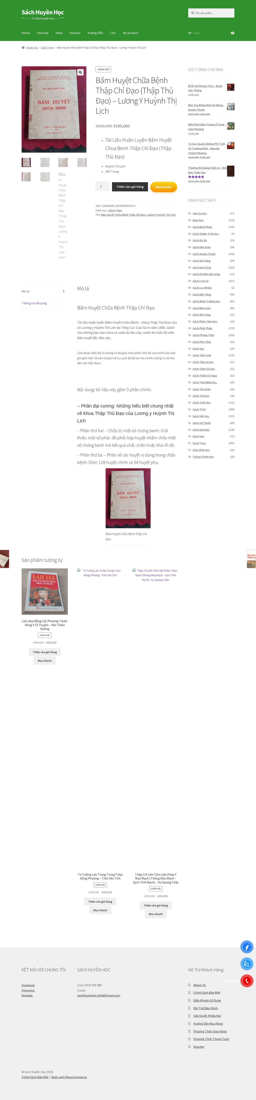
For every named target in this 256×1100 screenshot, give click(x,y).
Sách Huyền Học (43, 12)
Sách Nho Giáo (202, 308)
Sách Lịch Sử (200, 281)
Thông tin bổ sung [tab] (34, 303)
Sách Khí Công (201, 261)
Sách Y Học (47, 47)
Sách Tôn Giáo (202, 389)
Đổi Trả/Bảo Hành (205, 1008)
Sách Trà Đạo (201, 396)
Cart (113, 33)
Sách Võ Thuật (202, 423)
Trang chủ (32, 47)
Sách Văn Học (201, 416)
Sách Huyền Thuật (204, 254)
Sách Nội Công (202, 314)
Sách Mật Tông (202, 294)
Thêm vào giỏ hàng (130, 187)
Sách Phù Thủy (202, 342)
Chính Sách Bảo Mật (206, 993)
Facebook (28, 985)
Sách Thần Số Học (204, 369)
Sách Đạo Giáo (202, 247)
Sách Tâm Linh (202, 355)
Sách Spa (198, 348)
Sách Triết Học (202, 402)
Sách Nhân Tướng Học (206, 301)
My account (130, 33)
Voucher (75, 33)
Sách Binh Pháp (202, 227)
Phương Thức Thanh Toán (211, 1039)
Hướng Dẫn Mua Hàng (208, 1023)
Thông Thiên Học (203, 456)
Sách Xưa (198, 436)
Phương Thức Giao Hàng (210, 1031)
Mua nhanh (45, 660)
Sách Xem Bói (201, 430)
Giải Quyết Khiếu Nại (207, 1016)
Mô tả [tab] (25, 291)
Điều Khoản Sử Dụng (207, 1000)
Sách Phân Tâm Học (205, 321)
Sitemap (43, 33)
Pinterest (28, 990)
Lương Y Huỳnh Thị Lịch (161, 215)
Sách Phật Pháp (202, 328)
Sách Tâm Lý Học (203, 362)
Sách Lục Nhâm (202, 287)
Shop (59, 33)
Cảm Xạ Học (200, 213)
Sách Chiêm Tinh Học (206, 234)
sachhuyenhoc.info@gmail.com (98, 995)
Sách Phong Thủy (203, 335)
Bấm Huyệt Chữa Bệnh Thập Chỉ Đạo (123, 215)
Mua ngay (163, 187)
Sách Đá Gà (200, 240)
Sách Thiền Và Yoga (205, 375)
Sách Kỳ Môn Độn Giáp (206, 274)
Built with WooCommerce (69, 1077)
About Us (199, 985)
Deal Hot (198, 220)
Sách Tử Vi (199, 409)
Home (26, 33)
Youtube (27, 995)
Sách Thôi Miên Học (205, 382)
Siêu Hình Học (201, 450)
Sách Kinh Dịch (202, 267)
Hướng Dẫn (95, 33)
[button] (80, 72)
